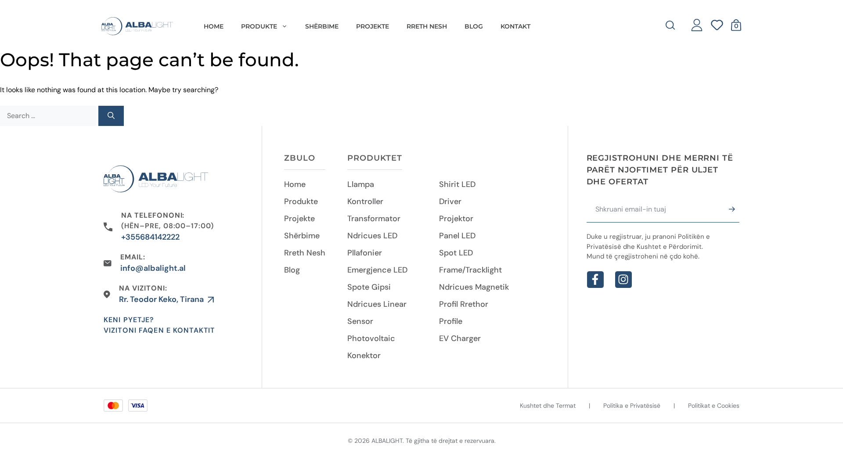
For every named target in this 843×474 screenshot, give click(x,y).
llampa (360, 184)
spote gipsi (369, 287)
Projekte (299, 218)
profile (450, 321)
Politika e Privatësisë (631, 405)
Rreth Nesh (304, 253)
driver (450, 201)
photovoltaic (371, 338)
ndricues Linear (377, 304)
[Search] (111, 116)
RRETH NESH (427, 26)
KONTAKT (515, 26)
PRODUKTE (259, 26)
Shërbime (302, 235)
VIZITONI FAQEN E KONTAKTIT (159, 330)
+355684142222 (150, 237)
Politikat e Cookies (713, 405)
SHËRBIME (322, 26)
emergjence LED (377, 270)
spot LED (456, 253)
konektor (364, 355)
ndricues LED (372, 235)
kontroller (365, 201)
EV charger (460, 338)
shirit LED (457, 184)
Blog (292, 270)
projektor (456, 218)
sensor (360, 321)
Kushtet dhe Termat (548, 405)
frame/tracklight (470, 270)
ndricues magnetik (474, 287)
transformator (373, 218)
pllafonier (364, 253)
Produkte (301, 201)
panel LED (457, 235)
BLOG (474, 26)
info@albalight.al (153, 268)
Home (213, 26)
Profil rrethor (463, 304)
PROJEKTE (372, 26)
